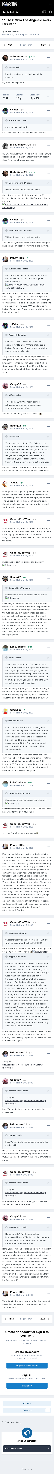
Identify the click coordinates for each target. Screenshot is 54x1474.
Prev (10, 45)
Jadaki (14, 482)
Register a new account (27, 1365)
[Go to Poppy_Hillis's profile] (5, 259)
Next (43, 45)
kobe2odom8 (18, 646)
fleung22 (15, 425)
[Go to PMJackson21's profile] (5, 1054)
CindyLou (15, 709)
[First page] (4, 45)
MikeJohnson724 (20, 144)
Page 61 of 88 (26, 45)
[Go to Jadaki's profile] (5, 484)
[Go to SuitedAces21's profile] (5, 58)
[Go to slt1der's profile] (5, 111)
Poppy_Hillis (17, 257)
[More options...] (49, 57)
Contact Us (27, 1469)
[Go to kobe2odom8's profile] (5, 648)
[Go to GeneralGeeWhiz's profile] (5, 521)
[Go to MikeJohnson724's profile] (5, 146)
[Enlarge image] (27, 206)
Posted (21, 59)
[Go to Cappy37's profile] (5, 386)
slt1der (14, 109)
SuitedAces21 (12, 31)
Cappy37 (15, 384)
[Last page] (50, 45)
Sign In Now (27, 1386)
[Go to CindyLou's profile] (5, 711)
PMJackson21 (18, 1052)
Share (28, 1403)
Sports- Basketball (30, 34)
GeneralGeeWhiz (20, 519)
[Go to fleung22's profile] (5, 427)
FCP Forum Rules (13, 1448)
